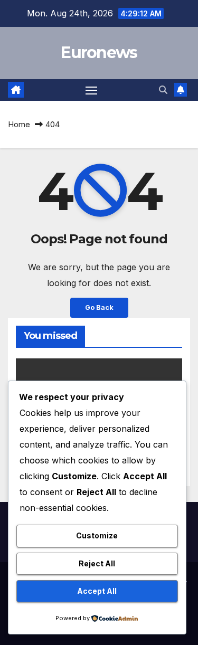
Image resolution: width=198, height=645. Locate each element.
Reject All (97, 563)
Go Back (99, 307)
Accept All (97, 590)
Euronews (99, 52)
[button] (163, 89)
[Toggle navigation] (91, 90)
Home (19, 124)
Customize (97, 535)
